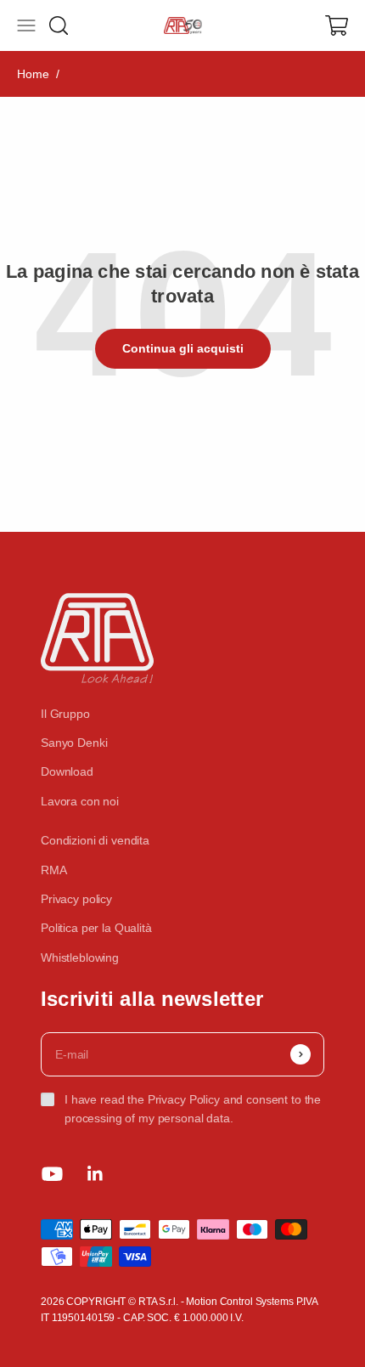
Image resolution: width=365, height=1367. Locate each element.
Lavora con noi (80, 801)
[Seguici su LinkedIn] (95, 1173)
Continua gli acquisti (183, 348)
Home (32, 74)
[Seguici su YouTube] (52, 1173)
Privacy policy (76, 899)
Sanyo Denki (74, 742)
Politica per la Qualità (96, 928)
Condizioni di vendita (95, 840)
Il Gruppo (65, 713)
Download (67, 771)
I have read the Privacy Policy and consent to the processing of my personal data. (193, 1109)
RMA (54, 870)
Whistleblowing (80, 957)
